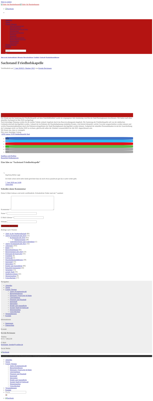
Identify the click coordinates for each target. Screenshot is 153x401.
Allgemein (20, 57)
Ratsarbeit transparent (13, 268)
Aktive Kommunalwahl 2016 (15, 236)
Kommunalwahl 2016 (17, 238)
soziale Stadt (9, 272)
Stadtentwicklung (11, 274)
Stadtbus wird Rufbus (8, 156)
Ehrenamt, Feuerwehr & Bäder (19, 29)
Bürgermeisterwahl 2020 (14, 252)
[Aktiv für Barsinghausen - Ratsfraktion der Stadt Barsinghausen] (20, 4)
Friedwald (42, 57)
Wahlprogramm (19, 240)
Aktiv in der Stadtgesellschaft (9, 57)
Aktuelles (8, 20)
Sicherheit (8, 270)
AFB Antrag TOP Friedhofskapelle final (15, 134)
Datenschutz (9, 325)
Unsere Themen (11, 24)
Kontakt (8, 47)
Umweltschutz (14, 43)
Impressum (9, 323)
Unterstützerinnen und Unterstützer (22, 242)
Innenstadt (13, 34)
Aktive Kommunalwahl (17, 26)
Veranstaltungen (11, 45)
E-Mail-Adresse (7, 217)
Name (3, 213)
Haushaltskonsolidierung (52, 57)
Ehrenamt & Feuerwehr (13, 254)
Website (3, 222)
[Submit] (6, 53)
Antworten (9, 184)
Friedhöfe (36, 57)
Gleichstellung (14, 31)
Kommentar (6, 209)
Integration (13, 36)
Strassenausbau (14, 41)
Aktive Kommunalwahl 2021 (15, 244)
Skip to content (6, 2)
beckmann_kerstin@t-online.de (12, 345)
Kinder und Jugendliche (17, 38)
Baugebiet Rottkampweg (9, 158)
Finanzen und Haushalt (17, 33)
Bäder (7, 248)
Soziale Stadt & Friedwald (18, 39)
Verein (7, 22)
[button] (7, 139)
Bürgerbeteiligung (15, 28)
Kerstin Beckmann (45, 68)
